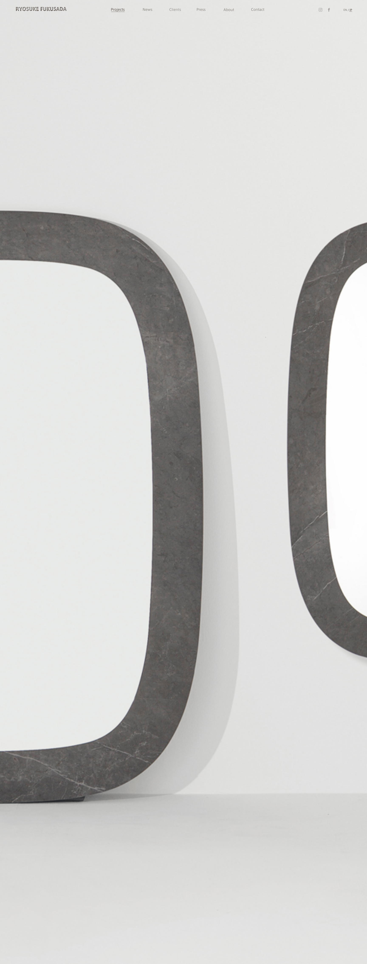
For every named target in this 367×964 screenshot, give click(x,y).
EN (345, 9)
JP (351, 9)
